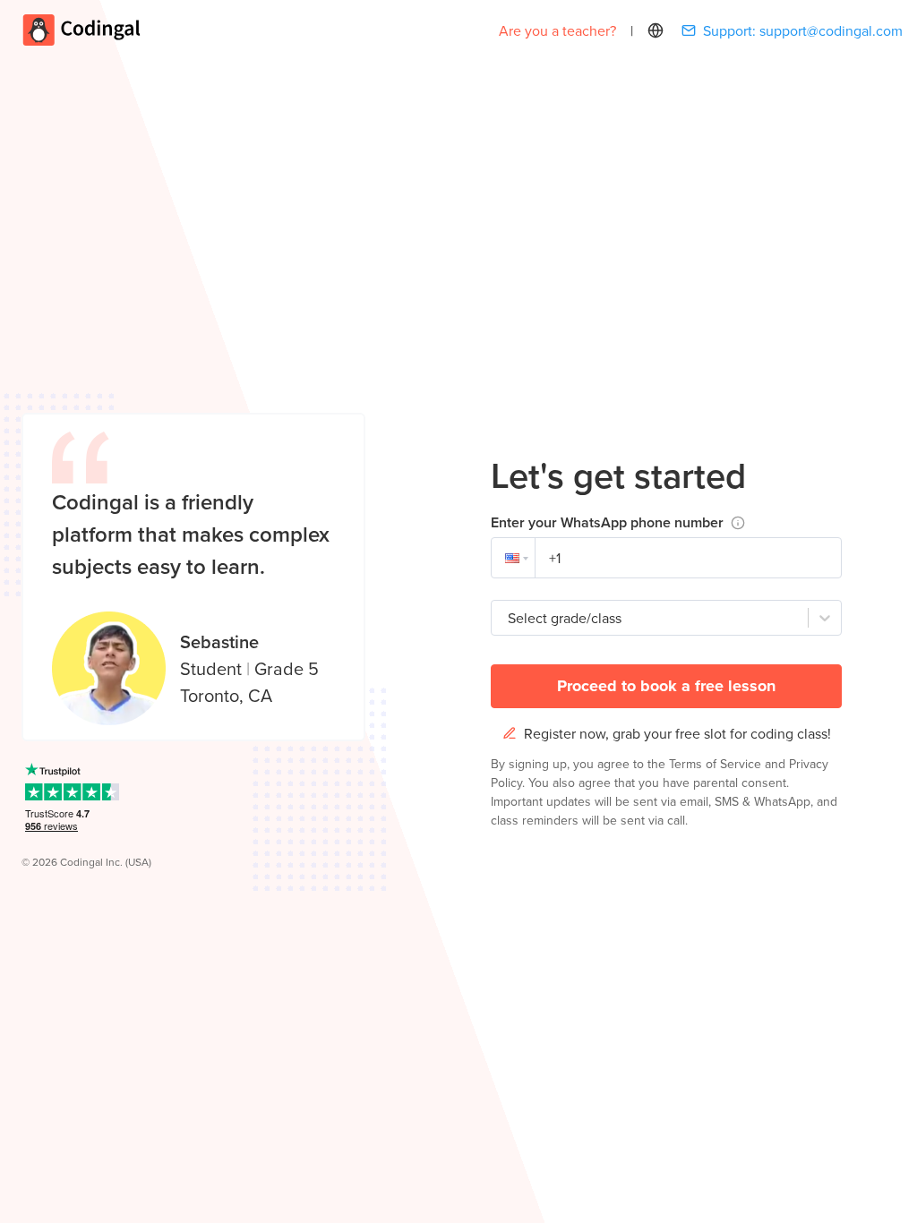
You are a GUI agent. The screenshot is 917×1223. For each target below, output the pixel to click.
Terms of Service (717, 764)
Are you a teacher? (557, 30)
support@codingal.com (831, 30)
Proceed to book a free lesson (666, 685)
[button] (513, 557)
